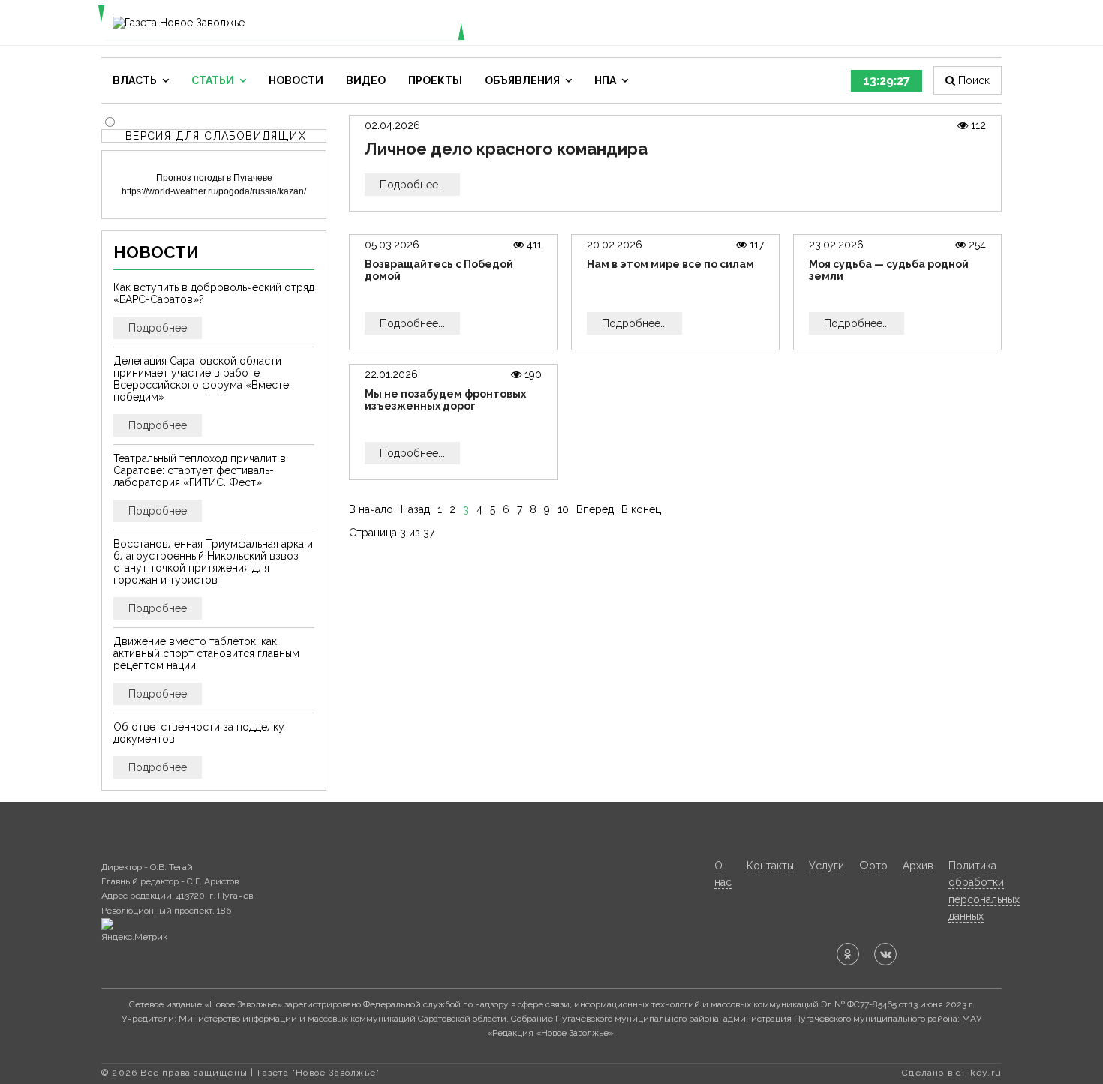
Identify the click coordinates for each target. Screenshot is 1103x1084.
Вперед (595, 509)
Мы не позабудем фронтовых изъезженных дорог (445, 400)
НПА (605, 80)
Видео (366, 80)
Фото (873, 866)
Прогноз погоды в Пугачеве (214, 178)
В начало (371, 509)
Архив (918, 866)
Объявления (522, 80)
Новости (296, 80)
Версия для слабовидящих (215, 136)
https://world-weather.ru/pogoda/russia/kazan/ (214, 191)
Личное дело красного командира (506, 148)
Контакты (770, 866)
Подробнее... (412, 185)
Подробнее (157, 328)
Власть (135, 80)
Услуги (826, 866)
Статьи (212, 80)
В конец (641, 509)
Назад (415, 509)
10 (563, 509)
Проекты (435, 80)
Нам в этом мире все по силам (670, 264)
